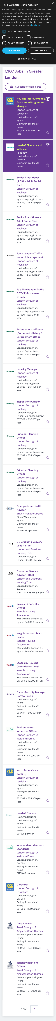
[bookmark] (48, 133)
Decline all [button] (41, 50)
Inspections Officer (28, 401)
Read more (36, 25)
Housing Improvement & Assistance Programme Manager (31, 102)
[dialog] (28, 32)
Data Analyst (24, 923)
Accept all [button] (14, 50)
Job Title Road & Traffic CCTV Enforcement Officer (30, 293)
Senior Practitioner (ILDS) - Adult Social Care (29, 181)
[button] (28, 59)
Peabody (22, 152)
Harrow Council (25, 696)
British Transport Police (30, 513)
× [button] (52, 3)
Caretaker (22, 884)
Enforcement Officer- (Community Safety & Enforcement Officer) (30, 333)
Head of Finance (26, 813)
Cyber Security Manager (31, 692)
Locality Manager (27, 369)
